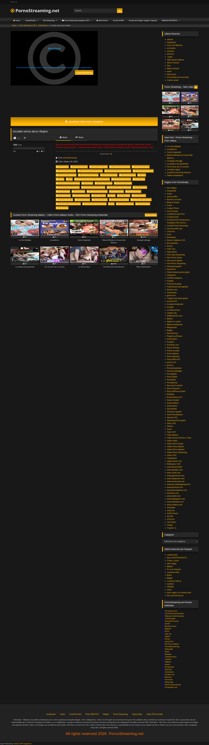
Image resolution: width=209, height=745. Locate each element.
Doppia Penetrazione (126, 204)
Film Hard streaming (105, 183)
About (64, 137)
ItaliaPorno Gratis (134, 191)
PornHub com (173, 345)
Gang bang (171, 292)
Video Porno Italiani (175, 447)
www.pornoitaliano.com (177, 490)
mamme (170, 584)
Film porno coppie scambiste (69, 187)
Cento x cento (173, 561)
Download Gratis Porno (122, 179)
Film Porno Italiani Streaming (94, 187)
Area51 (167, 624)
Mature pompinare (175, 324)
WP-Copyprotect (26, 744)
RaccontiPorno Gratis (176, 391)
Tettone (170, 426)
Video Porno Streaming (120, 200)
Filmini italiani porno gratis (178, 272)
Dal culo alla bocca (175, 595)
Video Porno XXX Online (142, 200)
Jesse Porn (169, 641)
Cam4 (169, 205)
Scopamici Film (99, 195)
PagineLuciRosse (174, 336)
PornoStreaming (64, 195)
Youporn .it (171, 528)
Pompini (170, 342)
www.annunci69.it (174, 467)
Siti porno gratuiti (174, 412)
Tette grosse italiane (175, 60)
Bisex (169, 575)
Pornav (167, 639)
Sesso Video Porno (65, 200)
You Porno (171, 522)
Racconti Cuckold (174, 385)
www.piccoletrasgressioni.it (178, 484)
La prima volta (173, 572)
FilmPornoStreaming (173, 685)
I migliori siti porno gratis (177, 298)
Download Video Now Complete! (85, 121)
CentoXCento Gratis (142, 167)
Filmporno (171, 275)
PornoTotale (172, 377)
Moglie (170, 330)
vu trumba (171, 48)
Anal (112, 204)
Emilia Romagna (143, 204)
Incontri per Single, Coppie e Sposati (143, 20)
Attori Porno (103, 20)
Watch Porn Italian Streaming (95, 204)
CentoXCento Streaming (67, 175)
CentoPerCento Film (176, 214)
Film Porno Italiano (172, 644)
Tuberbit (168, 659)
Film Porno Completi (124, 183)
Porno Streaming (120, 714)
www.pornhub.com (175, 487)
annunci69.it (172, 197)
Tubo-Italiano (172, 435)
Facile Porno (139, 179)
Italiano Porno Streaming (98, 191)
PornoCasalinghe (174, 371)
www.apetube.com (175, 470)
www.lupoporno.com (175, 478)
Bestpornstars (170, 626)
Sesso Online (124, 195)
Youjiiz (170, 525)
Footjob (170, 281)
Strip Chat (171, 423)
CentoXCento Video (110, 175)
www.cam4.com (173, 473)
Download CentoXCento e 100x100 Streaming (93, 179)
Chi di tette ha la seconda (178, 77)
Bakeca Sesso (173, 202)
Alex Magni (172, 188)
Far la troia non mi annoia (178, 167)
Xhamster (171, 508)
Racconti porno (173, 388)
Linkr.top (168, 634)
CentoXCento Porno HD (67, 171)
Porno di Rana (173, 348)
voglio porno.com (174, 461)
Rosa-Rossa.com (174, 397)
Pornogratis (172, 374)
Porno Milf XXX (173, 359)
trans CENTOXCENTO (177, 558)
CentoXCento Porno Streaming (91, 171)
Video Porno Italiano (175, 449)
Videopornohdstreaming (174, 616)
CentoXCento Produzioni (144, 171)
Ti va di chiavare (174, 569)
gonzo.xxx (171, 295)
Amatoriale (171, 191)
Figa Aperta (172, 252)
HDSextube (169, 682)
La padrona (172, 149)
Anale (169, 194)
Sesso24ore (172, 406)
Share (80, 137)
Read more (105, 154)
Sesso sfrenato (140, 195)
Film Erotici (88, 183)
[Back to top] (201, 737)
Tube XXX (171, 432)
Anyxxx (167, 664)
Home (18, 20)
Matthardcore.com (174, 316)
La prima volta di (174, 581)
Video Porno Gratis (175, 444)
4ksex (167, 652)
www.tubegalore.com (176, 499)
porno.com (171, 362)
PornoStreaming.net (36, 11)
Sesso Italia (137, 714)
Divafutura (171, 237)
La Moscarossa (173, 310)
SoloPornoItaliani (83, 200)
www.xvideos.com (174, 505)
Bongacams (169, 667)
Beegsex (168, 654)
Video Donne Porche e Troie (179, 438)
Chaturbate (169, 672)
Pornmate (169, 680)
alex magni (171, 564)
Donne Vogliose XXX (176, 240)
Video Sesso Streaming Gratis (69, 204)
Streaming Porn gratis (176, 420)
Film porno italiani (174, 261)
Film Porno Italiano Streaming (120, 187)
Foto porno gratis (174, 284)
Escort (169, 246)
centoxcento (172, 555)
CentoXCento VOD (128, 175)
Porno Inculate (173, 351)
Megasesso (172, 327)
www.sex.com (173, 493)
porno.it (170, 365)
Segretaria (171, 42)
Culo (70, 179)
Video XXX (171, 455)
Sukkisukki (169, 649)
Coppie (61, 179)
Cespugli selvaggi (174, 161)
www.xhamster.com (175, 502)
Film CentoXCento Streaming (69, 183)
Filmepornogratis (174, 266)
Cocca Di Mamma (174, 45)
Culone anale (173, 80)
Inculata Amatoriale (175, 304)
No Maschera (63, 208)
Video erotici (172, 441)
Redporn (168, 629)
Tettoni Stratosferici (175, 175)
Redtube (170, 394)
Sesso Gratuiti (173, 400)
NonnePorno (172, 333)
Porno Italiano (173, 354)
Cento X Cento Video (99, 167)
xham (169, 71)
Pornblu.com (170, 674)
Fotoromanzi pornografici (177, 287)
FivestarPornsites (172, 621)
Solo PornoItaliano (175, 415)
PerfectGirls (172, 339)
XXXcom (171, 519)
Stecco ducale (173, 63)
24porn (167, 636)
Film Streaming (49, 20)
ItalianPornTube (117, 191)
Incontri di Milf (118, 20)
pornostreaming (70, 158)
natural (170, 39)
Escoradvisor (172, 243)
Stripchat (168, 669)
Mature (170, 319)
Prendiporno (172, 383)
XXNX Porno (172, 513)
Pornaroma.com (171, 611)
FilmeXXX (171, 269)
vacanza (170, 51)
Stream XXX (172, 417)
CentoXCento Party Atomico (179, 172)
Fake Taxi (171, 249)
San (168, 66)
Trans (169, 429)
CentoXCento (30, 20)
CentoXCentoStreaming (174, 613)
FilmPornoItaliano (174, 278)
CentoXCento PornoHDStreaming (119, 171)
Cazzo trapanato (174, 152)
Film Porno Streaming (176, 263)
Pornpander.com (171, 687)
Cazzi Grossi (172, 211)
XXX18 (170, 516)
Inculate (170, 307)
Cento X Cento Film (80, 167)
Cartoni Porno (173, 208)
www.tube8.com (174, 496)
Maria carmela (173, 68)
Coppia (142, 175)
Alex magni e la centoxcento (179, 593)
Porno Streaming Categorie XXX (76, 20)
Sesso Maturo (173, 403)
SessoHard (172, 409)
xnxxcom (171, 510)
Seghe (112, 195)
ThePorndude (170, 619)
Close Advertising (84, 72)
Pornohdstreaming (172, 647)
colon (169, 590)
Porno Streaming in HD (27, 25)
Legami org (172, 313)
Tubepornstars (170, 657)
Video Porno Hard (101, 200)
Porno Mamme (173, 356)
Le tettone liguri (173, 170)
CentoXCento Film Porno (121, 167)
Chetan (16, 744)
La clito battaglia (174, 146)
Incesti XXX (172, 301)
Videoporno (172, 458)
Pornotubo (171, 380)
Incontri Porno (79, 191)
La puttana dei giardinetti (177, 164)
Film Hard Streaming (176, 255)
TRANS (170, 587)
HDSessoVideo (64, 191)
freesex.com (172, 290)
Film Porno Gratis (174, 258)
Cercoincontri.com (175, 229)
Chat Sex (171, 231)
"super (169, 57)
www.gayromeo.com (175, 476)
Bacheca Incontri (174, 199)
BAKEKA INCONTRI (169, 20)
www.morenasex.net (175, 481)
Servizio (170, 54)
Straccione (171, 74)
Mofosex (168, 677)
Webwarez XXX (174, 464)
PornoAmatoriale (174, 368)
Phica (167, 631)
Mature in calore (174, 322)
